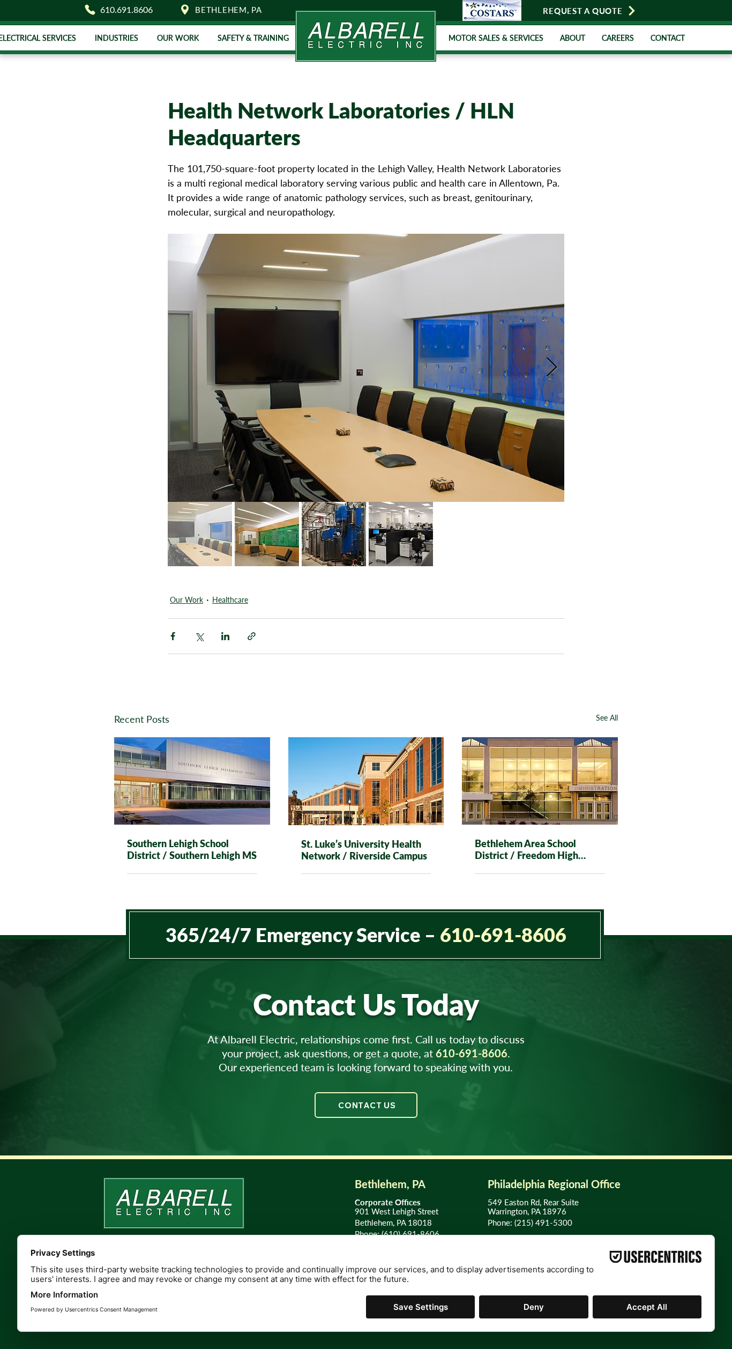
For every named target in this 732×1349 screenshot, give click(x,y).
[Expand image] (366, 368)
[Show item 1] (200, 534)
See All (607, 717)
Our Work (186, 599)
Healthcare (230, 599)
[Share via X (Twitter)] (199, 636)
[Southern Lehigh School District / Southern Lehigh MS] (192, 781)
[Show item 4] (401, 534)
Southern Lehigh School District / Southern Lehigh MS (192, 849)
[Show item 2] (267, 534)
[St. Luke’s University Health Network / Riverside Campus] (366, 781)
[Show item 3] (334, 534)
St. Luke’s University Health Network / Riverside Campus (364, 850)
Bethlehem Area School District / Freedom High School (526, 849)
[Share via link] (252, 636)
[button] (116, 37)
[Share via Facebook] (173, 636)
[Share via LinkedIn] (225, 636)
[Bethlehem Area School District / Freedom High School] (540, 781)
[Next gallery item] (552, 368)
